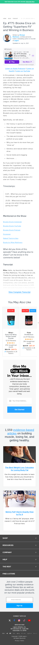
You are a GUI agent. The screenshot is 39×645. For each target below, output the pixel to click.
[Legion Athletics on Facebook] (14, 620)
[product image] (11, 320)
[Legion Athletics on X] (9, 620)
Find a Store (9, 574)
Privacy (17, 640)
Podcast (15, 18)
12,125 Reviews (11, 340)
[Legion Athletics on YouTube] (29, 620)
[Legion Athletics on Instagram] (19, 620)
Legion (16, 40)
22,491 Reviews (28, 337)
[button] (1, 2)
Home (4, 18)
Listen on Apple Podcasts (15, 68)
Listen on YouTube (23, 71)
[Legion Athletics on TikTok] (24, 620)
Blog (9, 18)
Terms (22, 640)
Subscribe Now (30, 1)
